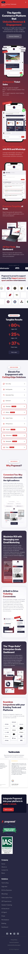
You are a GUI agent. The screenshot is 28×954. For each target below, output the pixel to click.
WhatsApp (4, 894)
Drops (3, 916)
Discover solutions (14, 36)
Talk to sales (8, 809)
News (3, 873)
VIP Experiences (6, 901)
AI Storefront (5, 908)
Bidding (3, 923)
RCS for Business (6, 890)
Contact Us (4, 870)
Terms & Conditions (14, 942)
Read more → (3, 5)
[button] (14, 384)
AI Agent (4, 912)
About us (4, 867)
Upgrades (4, 886)
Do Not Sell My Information (14, 945)
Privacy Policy (14, 939)
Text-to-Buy (5, 883)
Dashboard (4, 927)
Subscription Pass (6, 897)
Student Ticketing (6, 905)
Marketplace (5, 920)
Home (3, 864)
